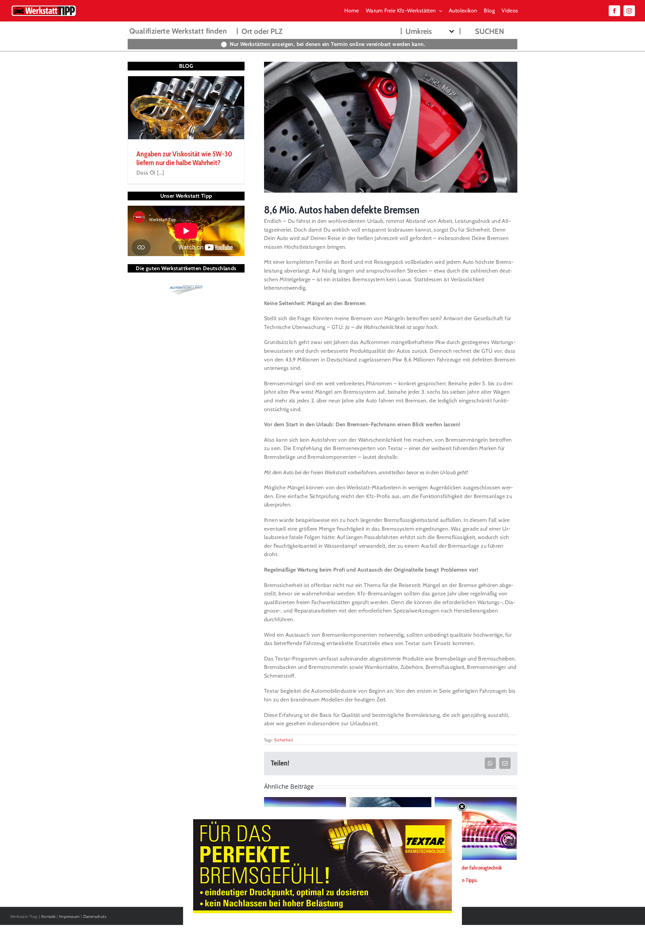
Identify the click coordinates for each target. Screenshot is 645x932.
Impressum (69, 916)
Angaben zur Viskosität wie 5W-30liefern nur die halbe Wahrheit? (184, 158)
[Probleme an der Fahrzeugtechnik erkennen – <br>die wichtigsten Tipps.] (476, 828)
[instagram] (629, 10)
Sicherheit (283, 739)
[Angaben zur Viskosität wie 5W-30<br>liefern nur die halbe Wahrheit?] (186, 107)
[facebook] (614, 10)
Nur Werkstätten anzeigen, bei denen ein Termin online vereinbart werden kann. (327, 44)
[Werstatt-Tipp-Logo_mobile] (43, 6)
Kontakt (48, 916)
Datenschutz (94, 916)
